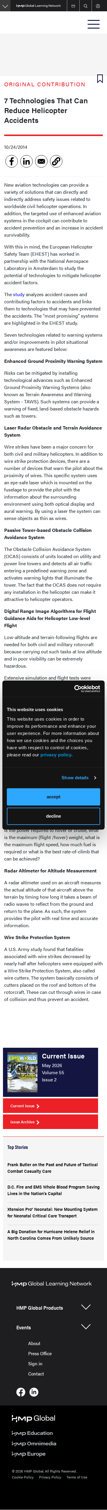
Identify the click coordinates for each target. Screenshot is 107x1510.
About (34, 1343)
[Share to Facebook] (11, 161)
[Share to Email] (41, 161)
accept (53, 796)
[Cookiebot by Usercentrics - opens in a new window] (75, 689)
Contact (36, 1373)
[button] (56, 161)
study (19, 294)
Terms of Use (77, 1477)
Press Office (40, 1353)
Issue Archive (22, 1122)
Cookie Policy (23, 1477)
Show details (75, 777)
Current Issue (22, 1105)
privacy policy (55, 754)
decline (53, 816)
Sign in (35, 1363)
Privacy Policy (50, 1477)
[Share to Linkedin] (26, 161)
